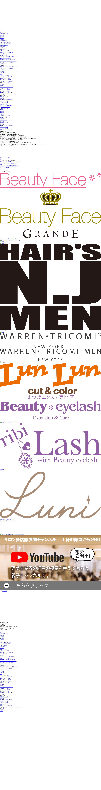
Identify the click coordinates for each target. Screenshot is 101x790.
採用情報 (2, 121)
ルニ (1, 74)
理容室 (1, 85)
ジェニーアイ (3, 72)
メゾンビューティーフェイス (7, 62)
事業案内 (2, 38)
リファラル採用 (4, 102)
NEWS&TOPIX (3, 40)
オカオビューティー (5, 65)
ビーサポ (2, 94)
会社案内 (2, 36)
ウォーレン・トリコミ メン (6, 81)
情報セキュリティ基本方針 (6, 52)
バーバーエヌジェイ (5, 88)
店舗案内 (2, 39)
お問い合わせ (3, 49)
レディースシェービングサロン (7, 56)
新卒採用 (2, 98)
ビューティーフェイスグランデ (7, 59)
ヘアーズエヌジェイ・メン (6, 87)
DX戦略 (2, 48)
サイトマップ (3, 53)
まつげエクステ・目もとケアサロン (9, 66)
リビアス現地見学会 (5, 43)
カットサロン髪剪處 (5, 89)
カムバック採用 (4, 101)
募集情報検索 (3, 104)
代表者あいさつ (4, 33)
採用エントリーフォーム (6, 105)
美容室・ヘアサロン (5, 78)
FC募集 (2, 114)
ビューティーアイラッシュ (6, 68)
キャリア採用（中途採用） (6, 99)
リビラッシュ (3, 69)
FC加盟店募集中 (4, 45)
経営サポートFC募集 (5, 115)
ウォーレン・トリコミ (5, 79)
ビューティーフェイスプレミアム (8, 61)
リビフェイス (3, 63)
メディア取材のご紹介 (5, 42)
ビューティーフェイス (5, 58)
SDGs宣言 (2, 46)
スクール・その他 (4, 91)
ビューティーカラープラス (6, 76)
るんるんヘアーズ (4, 82)
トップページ (3, 32)
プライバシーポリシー (5, 50)
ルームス (2, 84)
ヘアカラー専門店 (4, 75)
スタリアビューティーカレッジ (7, 92)
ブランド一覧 (3, 55)
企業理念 (2, 35)
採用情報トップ (4, 96)
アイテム (2, 71)
